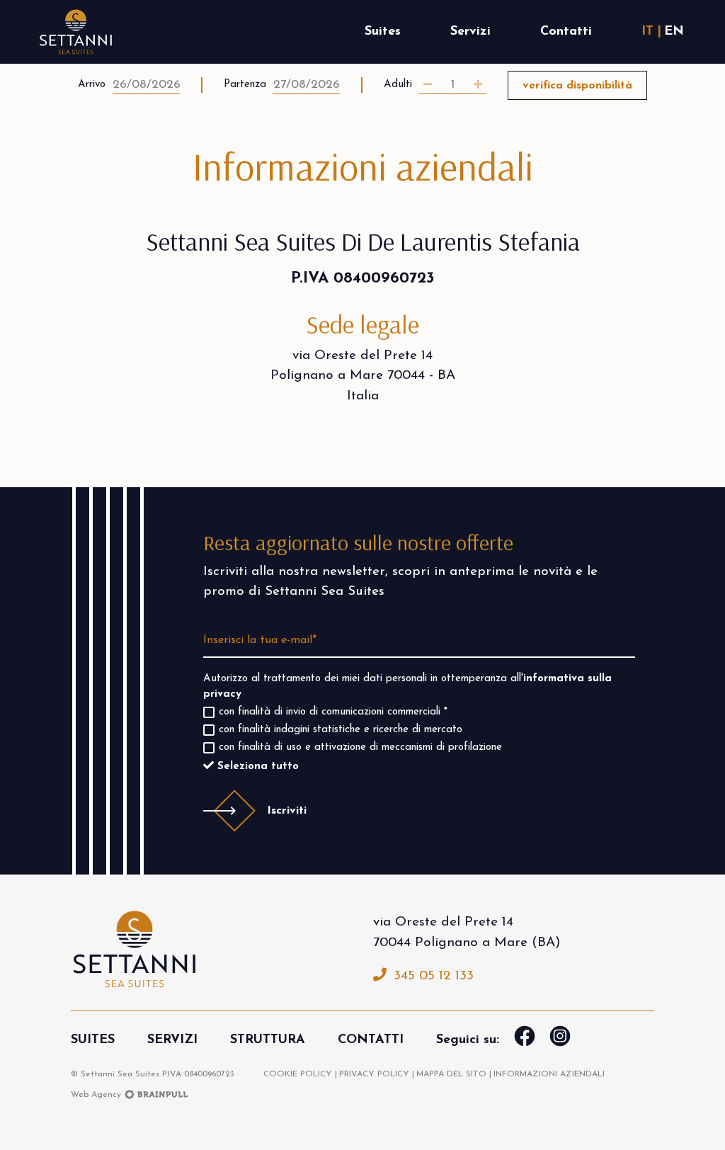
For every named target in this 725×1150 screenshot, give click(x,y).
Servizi (470, 31)
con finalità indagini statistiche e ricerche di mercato (340, 729)
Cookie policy (297, 1074)
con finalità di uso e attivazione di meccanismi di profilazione (360, 747)
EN (674, 31)
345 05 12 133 (434, 976)
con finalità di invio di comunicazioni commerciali (333, 712)
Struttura (267, 1040)
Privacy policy (374, 1074)
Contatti (566, 31)
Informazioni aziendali (549, 1074)
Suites (383, 31)
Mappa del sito (451, 1074)
